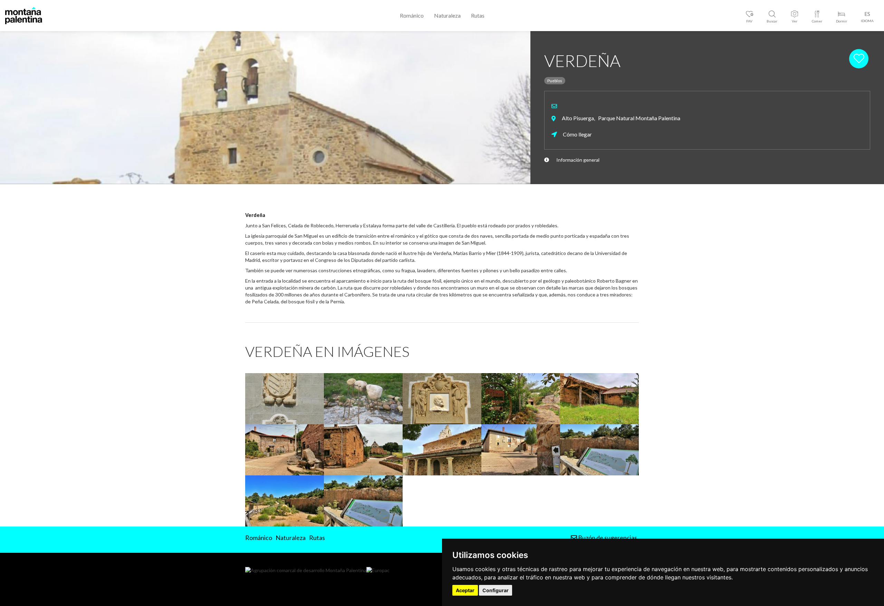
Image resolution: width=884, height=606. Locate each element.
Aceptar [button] (465, 590)
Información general (577, 160)
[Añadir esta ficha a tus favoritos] (859, 58)
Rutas (477, 15)
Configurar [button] (495, 590)
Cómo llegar (577, 134)
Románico (412, 15)
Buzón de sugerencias (607, 537)
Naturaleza (447, 15)
